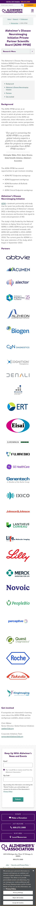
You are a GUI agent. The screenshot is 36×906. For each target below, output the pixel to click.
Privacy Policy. (11, 889)
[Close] (33, 871)
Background (10, 84)
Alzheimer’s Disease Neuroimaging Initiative (17, 88)
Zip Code (6, 775)
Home (9, 19)
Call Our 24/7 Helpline (13, 1)
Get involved (10, 97)
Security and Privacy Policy (20, 865)
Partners (9, 93)
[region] (18, 887)
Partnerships (14, 23)
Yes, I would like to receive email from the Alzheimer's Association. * (19, 771)
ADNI (3, 203)
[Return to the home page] (12, 11)
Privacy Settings (18, 892)
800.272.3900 (25, 1)
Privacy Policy (7, 791)
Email (5, 761)
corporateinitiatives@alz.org (12, 736)
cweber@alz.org (7, 728)
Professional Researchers (24, 19)
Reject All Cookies (18, 898)
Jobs (7, 865)
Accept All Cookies (18, 903)
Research (15, 19)
